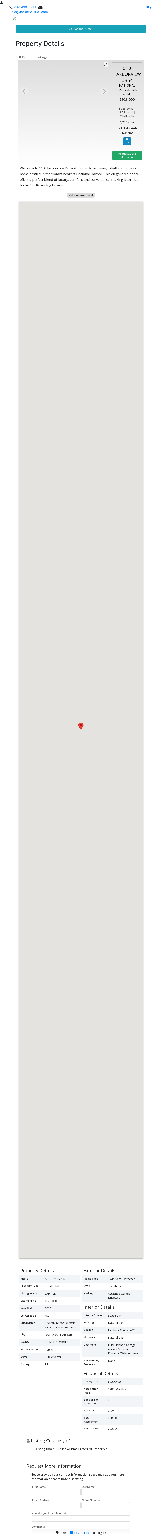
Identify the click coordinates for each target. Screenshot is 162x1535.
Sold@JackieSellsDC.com (28, 12)
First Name (39, 1487)
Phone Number (90, 1500)
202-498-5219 (25, 7)
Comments (38, 1526)
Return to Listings (34, 57)
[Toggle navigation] (154, 20)
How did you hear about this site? (52, 1513)
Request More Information (127, 155)
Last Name (88, 1487)
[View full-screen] (106, 64)
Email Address (41, 1500)
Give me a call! (81, 29)
